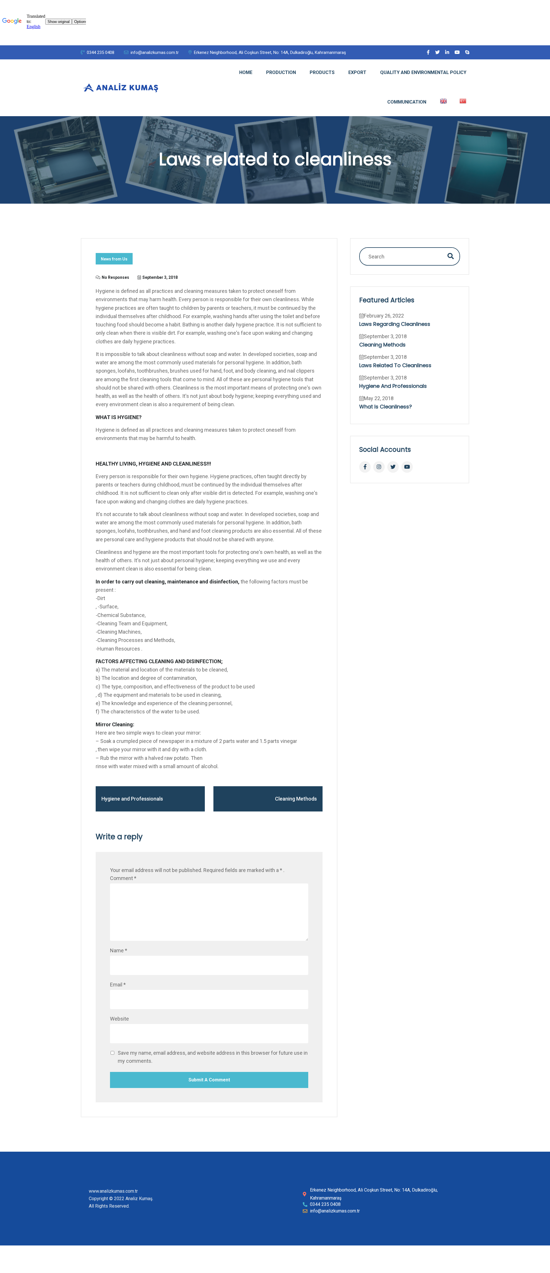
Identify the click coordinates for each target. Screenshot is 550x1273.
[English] (443, 101)
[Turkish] (463, 101)
